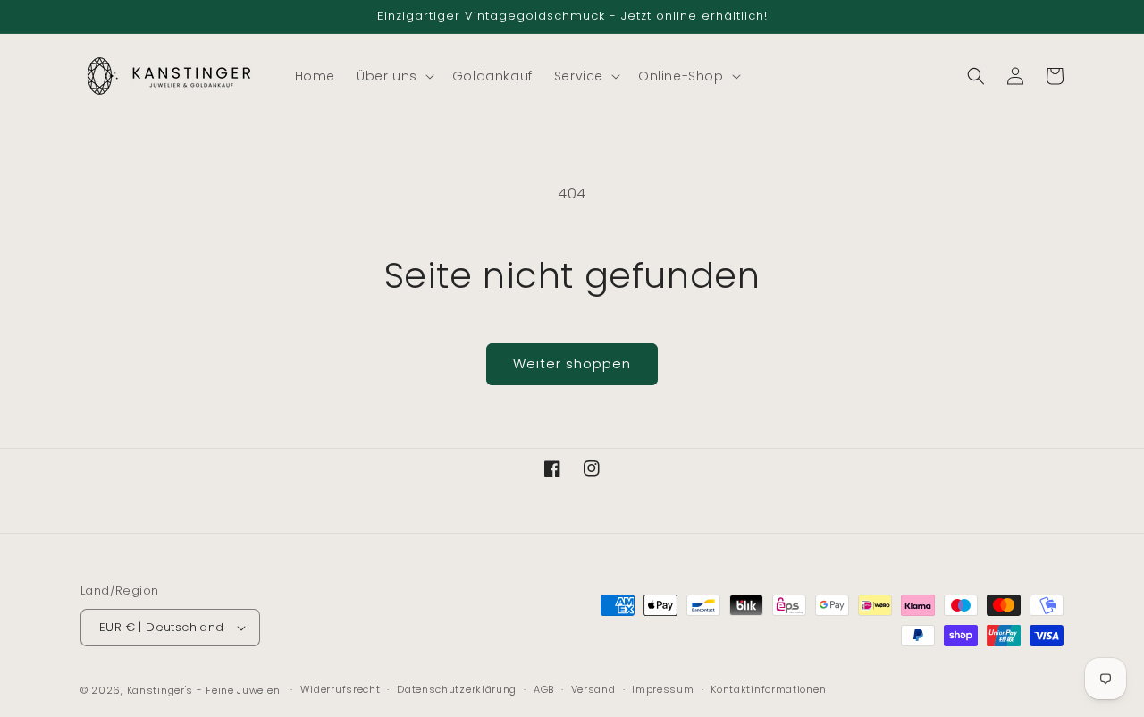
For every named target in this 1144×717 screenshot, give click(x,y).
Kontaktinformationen (768, 689)
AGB (544, 689)
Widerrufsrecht (340, 689)
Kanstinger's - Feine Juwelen (204, 690)
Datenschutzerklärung (457, 689)
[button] (394, 76)
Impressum (663, 689)
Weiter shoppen (572, 363)
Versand (593, 689)
